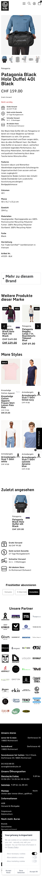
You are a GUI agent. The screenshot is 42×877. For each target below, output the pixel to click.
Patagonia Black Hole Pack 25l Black (8, 332)
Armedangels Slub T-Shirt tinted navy (29, 397)
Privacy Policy (13, 847)
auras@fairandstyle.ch (11, 766)
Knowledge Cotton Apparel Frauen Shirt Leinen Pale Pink (8, 401)
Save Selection (21, 871)
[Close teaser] (35, 450)
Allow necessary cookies (16, 854)
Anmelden (33, 592)
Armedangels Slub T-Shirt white (8, 459)
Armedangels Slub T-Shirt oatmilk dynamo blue (29, 461)
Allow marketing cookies (16, 861)
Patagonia (5, 68)
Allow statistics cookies (15, 857)
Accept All (34, 872)
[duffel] (21, 35)
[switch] (34, 853)
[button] (38, 326)
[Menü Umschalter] (24, 3)
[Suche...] (29, 4)
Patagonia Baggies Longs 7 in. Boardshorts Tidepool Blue (28, 334)
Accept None (8, 871)
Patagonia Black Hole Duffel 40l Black (18, 523)
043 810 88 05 (7, 763)
